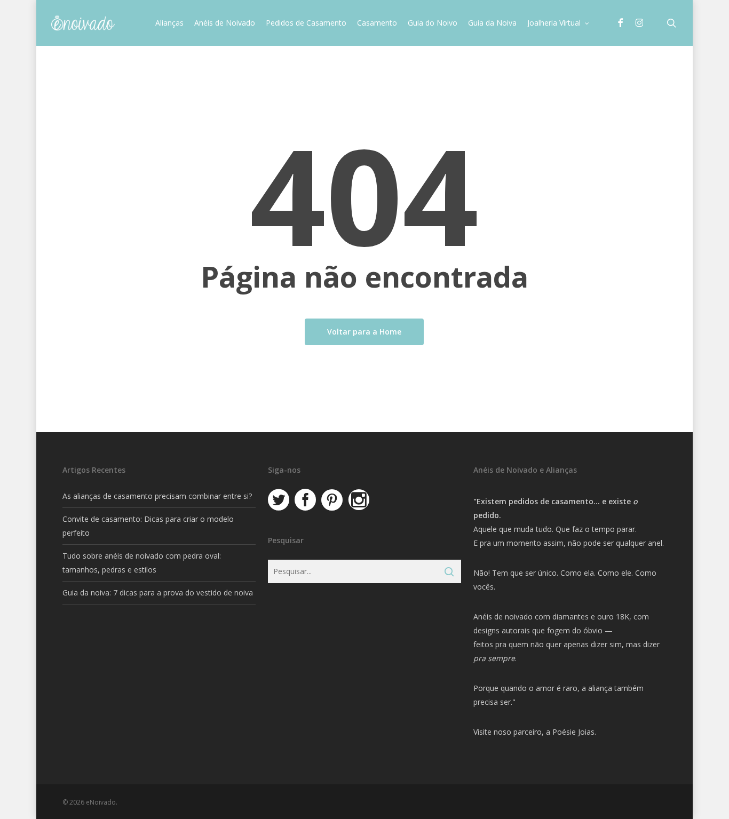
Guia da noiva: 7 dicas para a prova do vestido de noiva (157, 592)
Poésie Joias (573, 732)
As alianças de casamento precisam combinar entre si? (157, 496)
